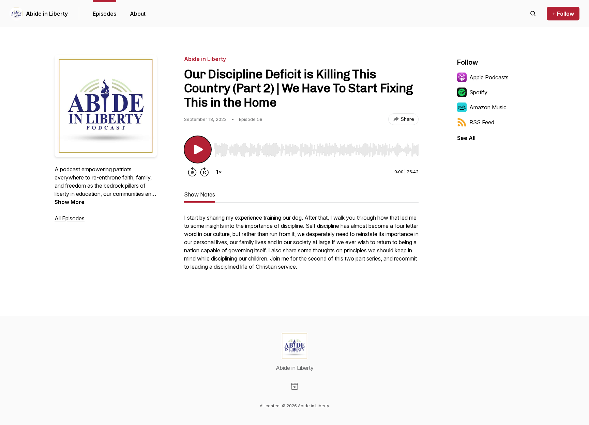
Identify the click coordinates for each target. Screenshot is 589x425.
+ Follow (563, 13)
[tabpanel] (301, 246)
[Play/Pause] (197, 149)
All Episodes (70, 218)
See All (466, 138)
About (138, 13)
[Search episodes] (533, 14)
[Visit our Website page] (294, 386)
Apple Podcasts (489, 77)
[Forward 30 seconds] (204, 172)
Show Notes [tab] (199, 194)
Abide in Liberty (47, 13)
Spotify (478, 92)
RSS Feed (481, 122)
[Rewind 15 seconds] (192, 172)
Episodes (104, 13)
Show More (70, 202)
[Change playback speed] (219, 172)
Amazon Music (488, 107)
